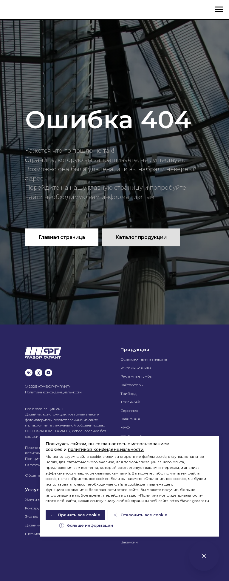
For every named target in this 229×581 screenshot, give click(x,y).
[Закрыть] (204, 556)
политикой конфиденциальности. (106, 449)
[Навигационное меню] (219, 10)
